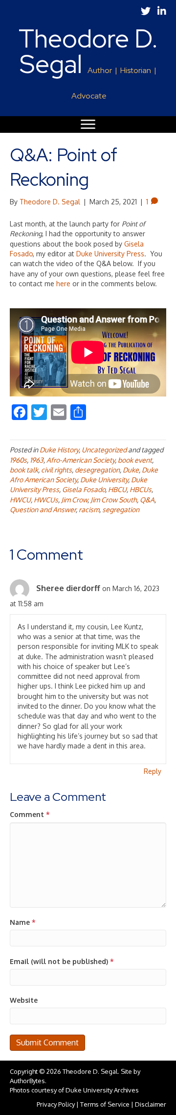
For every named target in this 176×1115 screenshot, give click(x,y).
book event (135, 460)
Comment (30, 814)
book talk (24, 470)
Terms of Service (105, 1104)
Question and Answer (43, 509)
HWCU (20, 500)
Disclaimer (150, 1104)
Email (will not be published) (62, 961)
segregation (120, 509)
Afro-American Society (80, 460)
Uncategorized (104, 450)
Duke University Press (110, 253)
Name (23, 922)
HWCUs (46, 500)
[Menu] (88, 124)
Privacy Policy (56, 1104)
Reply (152, 771)
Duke (131, 470)
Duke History (59, 450)
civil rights (56, 470)
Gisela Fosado (83, 489)
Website (24, 1000)
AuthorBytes (27, 1081)
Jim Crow (74, 500)
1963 (37, 460)
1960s (18, 460)
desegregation (97, 470)
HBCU (117, 489)
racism (89, 509)
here (63, 283)
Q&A (147, 500)
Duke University (104, 479)
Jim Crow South (113, 500)
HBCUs (141, 489)
